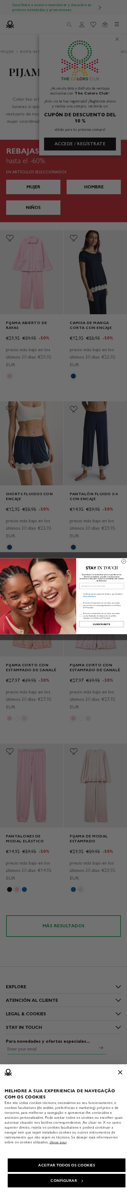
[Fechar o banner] (120, 1072)
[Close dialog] (123, 561)
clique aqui (58, 1142)
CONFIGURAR (64, 1180)
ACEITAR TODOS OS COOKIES (66, 1165)
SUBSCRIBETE (101, 624)
